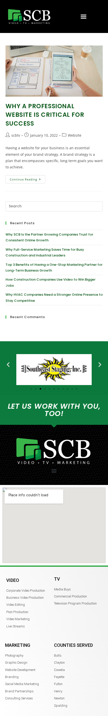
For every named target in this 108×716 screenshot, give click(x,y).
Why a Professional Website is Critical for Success (45, 115)
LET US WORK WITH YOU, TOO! (54, 410)
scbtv (15, 135)
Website (74, 135)
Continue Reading (27, 178)
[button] (83, 16)
